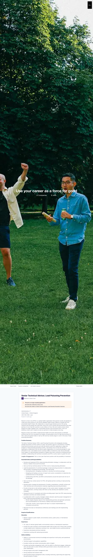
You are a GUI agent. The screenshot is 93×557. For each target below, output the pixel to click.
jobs (13, 386)
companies (23, 386)
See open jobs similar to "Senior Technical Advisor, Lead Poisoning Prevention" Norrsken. (45, 406)
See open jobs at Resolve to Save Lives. (34, 404)
